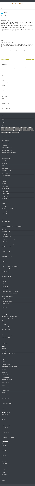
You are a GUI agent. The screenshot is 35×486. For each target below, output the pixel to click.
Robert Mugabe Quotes (16, 66)
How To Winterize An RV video (6, 425)
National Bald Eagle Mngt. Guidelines (7, 208)
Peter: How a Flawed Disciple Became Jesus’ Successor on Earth (11, 268)
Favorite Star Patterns (5, 168)
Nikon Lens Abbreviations (5, 400)
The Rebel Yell (4, 351)
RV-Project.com (4, 434)
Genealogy (3, 80)
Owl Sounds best (4, 206)
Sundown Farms (4, 98)
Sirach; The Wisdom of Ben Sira (6, 283)
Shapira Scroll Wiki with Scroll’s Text (7, 301)
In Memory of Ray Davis (5, 106)
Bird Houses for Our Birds (5, 193)
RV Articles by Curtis (5, 427)
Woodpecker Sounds (5, 213)
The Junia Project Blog (5, 288)
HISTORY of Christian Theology (6, 236)
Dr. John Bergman (4, 343)
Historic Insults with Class (5, 142)
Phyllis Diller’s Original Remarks (30, 59)
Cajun (2, 73)
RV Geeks (3, 430)
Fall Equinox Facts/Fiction (5, 166)
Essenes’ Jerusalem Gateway (6, 231)
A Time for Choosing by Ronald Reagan (7, 318)
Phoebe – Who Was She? (5, 269)
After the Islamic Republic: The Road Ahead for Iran (9, 143)
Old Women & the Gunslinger (5, 66)
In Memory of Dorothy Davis (6, 108)
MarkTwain (2, 130)
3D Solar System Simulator (6, 158)
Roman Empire (4, 278)
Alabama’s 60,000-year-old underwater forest (8, 353)
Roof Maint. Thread (4, 435)
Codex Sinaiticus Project (5, 224)
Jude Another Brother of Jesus (6, 249)
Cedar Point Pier (4, 324)
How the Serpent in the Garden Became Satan (8, 239)
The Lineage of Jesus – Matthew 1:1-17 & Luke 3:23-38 (10, 291)
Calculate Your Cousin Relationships (7, 335)
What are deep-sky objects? (6, 175)
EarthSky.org (3, 165)
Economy (29, 127)
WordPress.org (4, 122)
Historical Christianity (5, 82)
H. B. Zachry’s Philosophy (5, 377)
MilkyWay (7, 130)
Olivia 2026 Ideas (4, 138)
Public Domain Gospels (5, 271)
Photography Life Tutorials (6, 401)
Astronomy (2, 127)
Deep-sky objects (4, 163)
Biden (6, 127)
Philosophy (24, 130)
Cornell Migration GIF (5, 196)
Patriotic (20, 130)
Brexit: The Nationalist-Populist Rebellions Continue (9, 316)
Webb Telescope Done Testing (6, 173)
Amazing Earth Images (5, 374)
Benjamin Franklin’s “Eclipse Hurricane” (7, 478)
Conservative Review (5, 414)
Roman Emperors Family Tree (6, 276)
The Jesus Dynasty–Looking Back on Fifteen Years (9, 244)
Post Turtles (3, 361)
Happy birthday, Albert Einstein (6, 408)
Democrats (25, 127)
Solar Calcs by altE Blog (5, 439)
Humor (2, 13)
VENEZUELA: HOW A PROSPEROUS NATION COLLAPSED (10, 137)
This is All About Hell (5, 286)
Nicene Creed (4, 261)
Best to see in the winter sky (6, 161)
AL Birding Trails (4, 181)
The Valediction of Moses (5, 303)
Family (3, 78)
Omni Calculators (4, 474)
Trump (13, 132)
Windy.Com (3, 480)
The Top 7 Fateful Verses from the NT (7, 284)
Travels (10, 132)
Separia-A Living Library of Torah (6, 279)
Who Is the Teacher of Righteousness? (7, 296)
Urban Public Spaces (5, 105)
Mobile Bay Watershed (5, 392)
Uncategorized (4, 93)
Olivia (17, 130)
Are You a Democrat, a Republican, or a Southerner (9, 366)
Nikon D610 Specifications (5, 398)
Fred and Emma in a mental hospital (28, 67)
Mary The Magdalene (5, 253)
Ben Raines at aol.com (5, 311)
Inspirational (3, 85)
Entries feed (3, 119)
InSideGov (3, 419)
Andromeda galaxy (4, 160)
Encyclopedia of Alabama (5, 390)
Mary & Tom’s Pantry (5, 100)
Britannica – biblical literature (6, 221)
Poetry (29, 130)
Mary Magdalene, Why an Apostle (7, 256)
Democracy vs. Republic (5, 417)
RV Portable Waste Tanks (5, 448)
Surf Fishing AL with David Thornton (7, 327)
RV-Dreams (3, 429)
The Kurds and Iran (4, 145)
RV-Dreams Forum (4, 461)
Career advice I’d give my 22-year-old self (8, 375)
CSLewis (17, 127)
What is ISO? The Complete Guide (7, 403)
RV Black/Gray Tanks (5, 445)
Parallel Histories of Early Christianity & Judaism (9, 264)
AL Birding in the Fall (5, 179)
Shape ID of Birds (4, 211)
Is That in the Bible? (5, 241)
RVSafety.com (4, 455)
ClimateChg (13, 127)
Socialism (6, 132)
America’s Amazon (4, 388)
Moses (3, 259)
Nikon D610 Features (5, 396)
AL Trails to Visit (4, 469)
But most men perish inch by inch (7, 150)
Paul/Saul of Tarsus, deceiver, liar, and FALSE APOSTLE (10, 266)
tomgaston (7, 15)
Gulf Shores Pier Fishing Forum (6, 326)
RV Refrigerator (4, 452)
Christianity (3, 75)
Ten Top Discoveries (5, 289)
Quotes (2, 132)
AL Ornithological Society (5, 186)
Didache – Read (4, 229)
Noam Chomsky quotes (5, 382)
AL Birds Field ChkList (5, 183)
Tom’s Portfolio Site (5, 101)
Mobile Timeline (4, 348)
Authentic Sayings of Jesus (5, 219)
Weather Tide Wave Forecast (6, 329)
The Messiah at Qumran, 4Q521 (6, 298)
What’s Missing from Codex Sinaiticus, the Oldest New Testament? (12, 226)
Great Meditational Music (5, 140)
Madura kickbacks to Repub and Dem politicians (9, 152)
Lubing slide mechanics (5, 443)
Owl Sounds (3, 203)
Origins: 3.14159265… (5, 409)
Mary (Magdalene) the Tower (6, 254)
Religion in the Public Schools (6, 274)
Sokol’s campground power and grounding (8, 437)
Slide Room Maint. (4, 453)
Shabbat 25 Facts (4, 281)
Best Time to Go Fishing (5, 322)
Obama (14, 130)
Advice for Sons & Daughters (5, 59)
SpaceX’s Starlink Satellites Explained (7, 170)
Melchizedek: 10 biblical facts (6, 258)
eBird (2, 201)
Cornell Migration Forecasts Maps (7, 198)
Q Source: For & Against (5, 273)
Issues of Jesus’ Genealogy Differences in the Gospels (10, 293)
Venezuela (17, 132)
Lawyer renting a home (5, 362)
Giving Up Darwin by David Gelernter (7, 147)
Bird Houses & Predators (5, 191)
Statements (3, 92)
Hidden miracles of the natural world (7, 379)
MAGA (3, 87)
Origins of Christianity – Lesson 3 (6, 263)
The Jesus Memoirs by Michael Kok (7, 246)
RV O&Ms (3, 447)
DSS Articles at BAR (5, 294)
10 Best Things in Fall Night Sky (6, 156)
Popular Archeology (5, 356)
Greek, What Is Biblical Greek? (6, 234)
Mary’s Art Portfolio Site (5, 103)
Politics (3, 88)
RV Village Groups (4, 463)
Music (11, 130)
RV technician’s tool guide (5, 432)
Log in (3, 117)
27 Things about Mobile (5, 387)
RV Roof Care (4, 450)
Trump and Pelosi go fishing (6, 364)
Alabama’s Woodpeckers (5, 188)
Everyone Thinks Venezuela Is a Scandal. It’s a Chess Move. (10, 148)
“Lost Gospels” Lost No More (6, 251)
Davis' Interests (17, 4)
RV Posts (3, 90)
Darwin (21, 127)
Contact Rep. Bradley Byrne (6, 416)
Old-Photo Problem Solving (6, 337)
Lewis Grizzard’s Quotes (5, 369)
